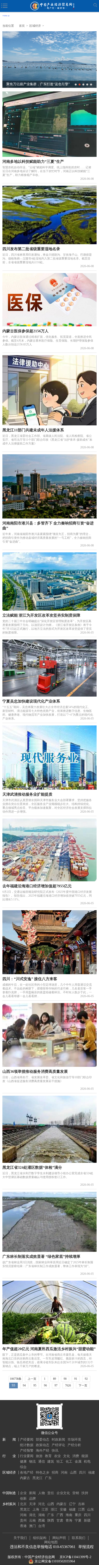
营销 (75, 1493)
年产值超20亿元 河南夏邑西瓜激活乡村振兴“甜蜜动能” (49, 1349)
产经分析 (74, 1445)
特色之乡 (42, 1472)
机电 (87, 1461)
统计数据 (26, 1445)
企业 (23, 1493)
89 (54, 1378)
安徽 (63, 1509)
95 (34, 1385)
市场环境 (74, 1439)
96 (45, 1385)
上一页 (32, 1378)
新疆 (87, 1520)
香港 (23, 1526)
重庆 (78, 1515)
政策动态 (42, 1445)
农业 (57, 1456)
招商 (55, 1472)
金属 (78, 1461)
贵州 (23, 1520)
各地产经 (26, 1472)
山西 (73, 1472)
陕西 (50, 1520)
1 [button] (76, 84)
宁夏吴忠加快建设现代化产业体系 (31, 701)
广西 (59, 1515)
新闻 (32, 1493)
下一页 (83, 1385)
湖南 (41, 1515)
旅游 (39, 1456)
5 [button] (91, 84)
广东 (48, 1478)
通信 (41, 1461)
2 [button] (79, 84)
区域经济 (35, 25)
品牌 (32, 1498)
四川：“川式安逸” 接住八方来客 (29, 979)
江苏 (45, 1509)
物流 (32, 1461)
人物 (41, 1493)
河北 (41, 1504)
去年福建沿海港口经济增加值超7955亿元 (37, 886)
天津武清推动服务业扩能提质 (27, 794)
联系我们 (78, 1538)
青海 (69, 1520)
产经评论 (58, 1445)
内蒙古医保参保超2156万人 (25, 331)
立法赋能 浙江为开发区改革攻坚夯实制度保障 (41, 615)
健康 (23, 1461)
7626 (68, 1385)
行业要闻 (26, 1456)
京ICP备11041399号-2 (75, 1557)
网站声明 (59, 1538)
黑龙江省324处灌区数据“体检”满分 (32, 1167)
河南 (64, 1472)
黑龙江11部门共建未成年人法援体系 (33, 430)
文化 (66, 1456)
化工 (69, 1461)
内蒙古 (25, 1478)
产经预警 (26, 1450)
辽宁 (72, 1504)
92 (86, 1378)
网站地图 (51, 1542)
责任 (50, 1493)
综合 (23, 1467)
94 (24, 1385)
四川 (82, 1472)
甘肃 (59, 1520)
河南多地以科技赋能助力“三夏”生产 (33, 161)
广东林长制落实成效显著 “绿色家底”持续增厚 (41, 1256)
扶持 (84, 1493)
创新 (23, 1498)
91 (75, 1378)
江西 (81, 1509)
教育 (48, 1456)
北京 (23, 1504)
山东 (90, 1509)
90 (65, 1378)
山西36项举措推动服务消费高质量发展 (35, 1071)
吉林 (81, 1504)
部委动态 (42, 1439)
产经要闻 (26, 1439)
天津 (32, 1504)
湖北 (32, 1515)
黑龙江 (37, 1478)
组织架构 (39, 1538)
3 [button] (83, 84)
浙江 (54, 1509)
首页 (22, 25)
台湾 (41, 1526)
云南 (32, 1520)
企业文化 (63, 1493)
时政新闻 (58, 1439)
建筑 (50, 1461)
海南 (69, 1515)
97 (56, 1385)
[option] (49, 59)
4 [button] (87, 84)
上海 (35, 1509)
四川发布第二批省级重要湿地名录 (31, 249)
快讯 (55, 1450)
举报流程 (86, 1547)
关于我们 (20, 1538)
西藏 (41, 1520)
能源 (84, 1456)
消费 (75, 1456)
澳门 (32, 1526)
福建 (91, 1472)
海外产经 (42, 1450)
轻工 (59, 1461)
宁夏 (78, 1520)
